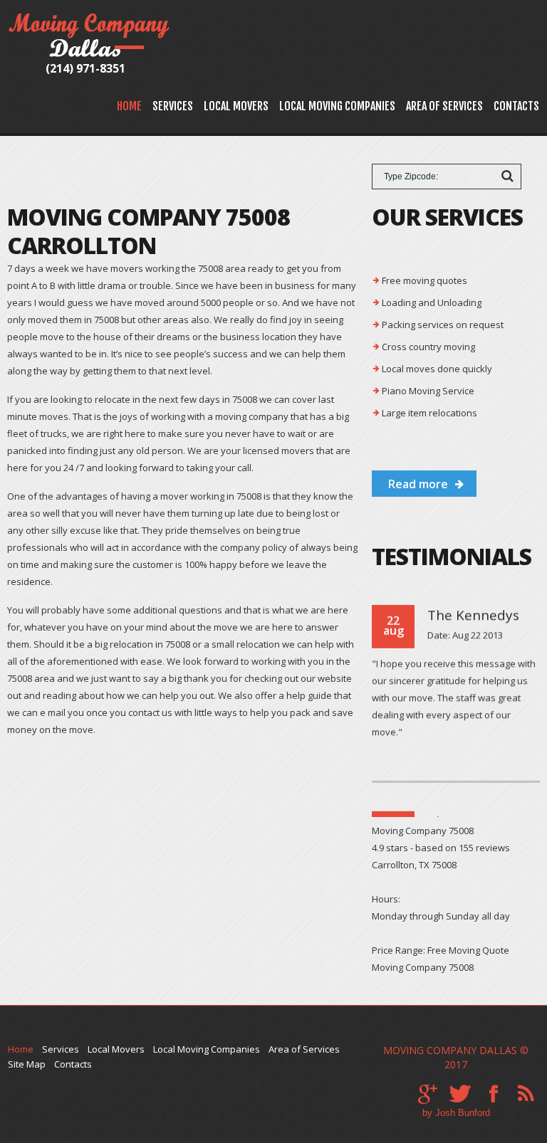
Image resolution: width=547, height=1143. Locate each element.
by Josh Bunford (456, 1112)
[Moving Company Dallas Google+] (427, 1094)
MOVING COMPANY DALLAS (450, 1050)
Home (129, 106)
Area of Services (444, 106)
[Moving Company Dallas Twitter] (460, 1094)
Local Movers (236, 106)
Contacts (516, 106)
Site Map (27, 1064)
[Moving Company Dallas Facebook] (493, 1094)
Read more (418, 484)
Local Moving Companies (337, 106)
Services (172, 106)
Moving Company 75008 (423, 967)
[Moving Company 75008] (90, 20)
